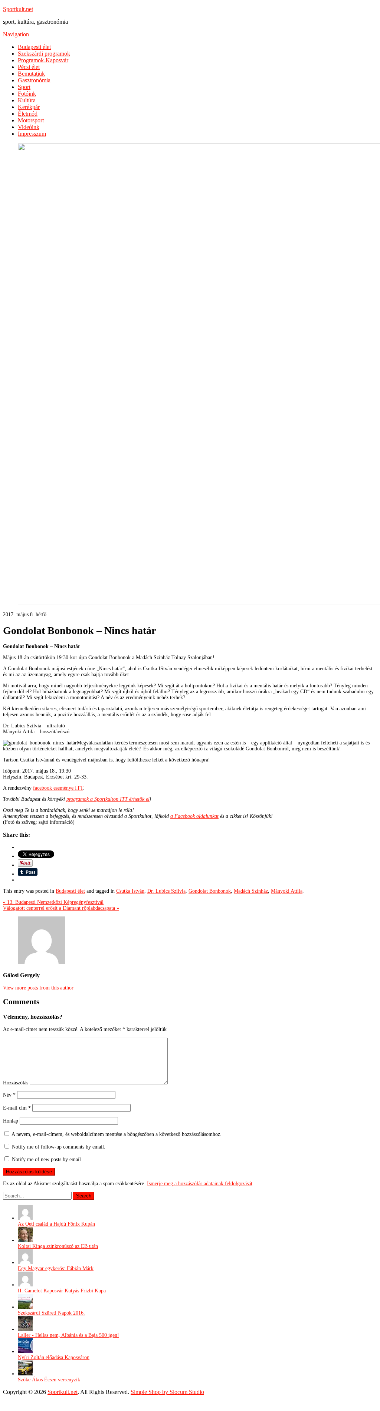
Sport (24, 87)
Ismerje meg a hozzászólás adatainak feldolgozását (199, 1183)
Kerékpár (29, 107)
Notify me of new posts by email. (47, 1159)
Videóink (28, 127)
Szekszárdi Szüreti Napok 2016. (51, 1313)
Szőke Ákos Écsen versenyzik (49, 1379)
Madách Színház (251, 891)
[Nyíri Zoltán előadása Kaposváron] (25, 1351)
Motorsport (31, 120)
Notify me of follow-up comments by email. (58, 1147)
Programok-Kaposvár (43, 60)
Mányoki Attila (286, 891)
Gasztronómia (34, 80)
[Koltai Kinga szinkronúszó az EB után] (25, 1240)
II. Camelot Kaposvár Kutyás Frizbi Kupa (62, 1290)
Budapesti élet (34, 47)
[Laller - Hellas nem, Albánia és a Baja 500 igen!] (25, 1329)
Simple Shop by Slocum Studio (167, 1392)
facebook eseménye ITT (58, 788)
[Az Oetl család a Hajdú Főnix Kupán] (25, 1218)
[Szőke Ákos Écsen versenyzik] (25, 1374)
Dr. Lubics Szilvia (166, 891)
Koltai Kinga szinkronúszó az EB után (58, 1246)
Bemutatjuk (31, 73)
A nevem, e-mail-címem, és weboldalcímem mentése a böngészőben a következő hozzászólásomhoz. (117, 1134)
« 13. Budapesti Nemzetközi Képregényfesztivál (53, 902)
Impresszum (32, 133)
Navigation (16, 34)
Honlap (10, 1121)
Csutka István (130, 891)
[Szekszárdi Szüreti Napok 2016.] (25, 1307)
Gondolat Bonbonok (210, 891)
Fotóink (27, 93)
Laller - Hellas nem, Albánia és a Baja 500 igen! (68, 1335)
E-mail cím (17, 1108)
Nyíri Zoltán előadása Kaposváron (53, 1357)
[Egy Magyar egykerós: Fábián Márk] (25, 1262)
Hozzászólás (15, 1082)
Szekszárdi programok (44, 53)
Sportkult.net (18, 9)
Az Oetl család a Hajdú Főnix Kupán (56, 1224)
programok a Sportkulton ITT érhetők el (108, 799)
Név (9, 1095)
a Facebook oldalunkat (194, 816)
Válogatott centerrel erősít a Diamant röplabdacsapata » (61, 908)
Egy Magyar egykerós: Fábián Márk (56, 1268)
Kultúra (27, 100)
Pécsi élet (29, 67)
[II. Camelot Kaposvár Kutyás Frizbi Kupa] (25, 1285)
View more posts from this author (38, 988)
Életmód (27, 113)
